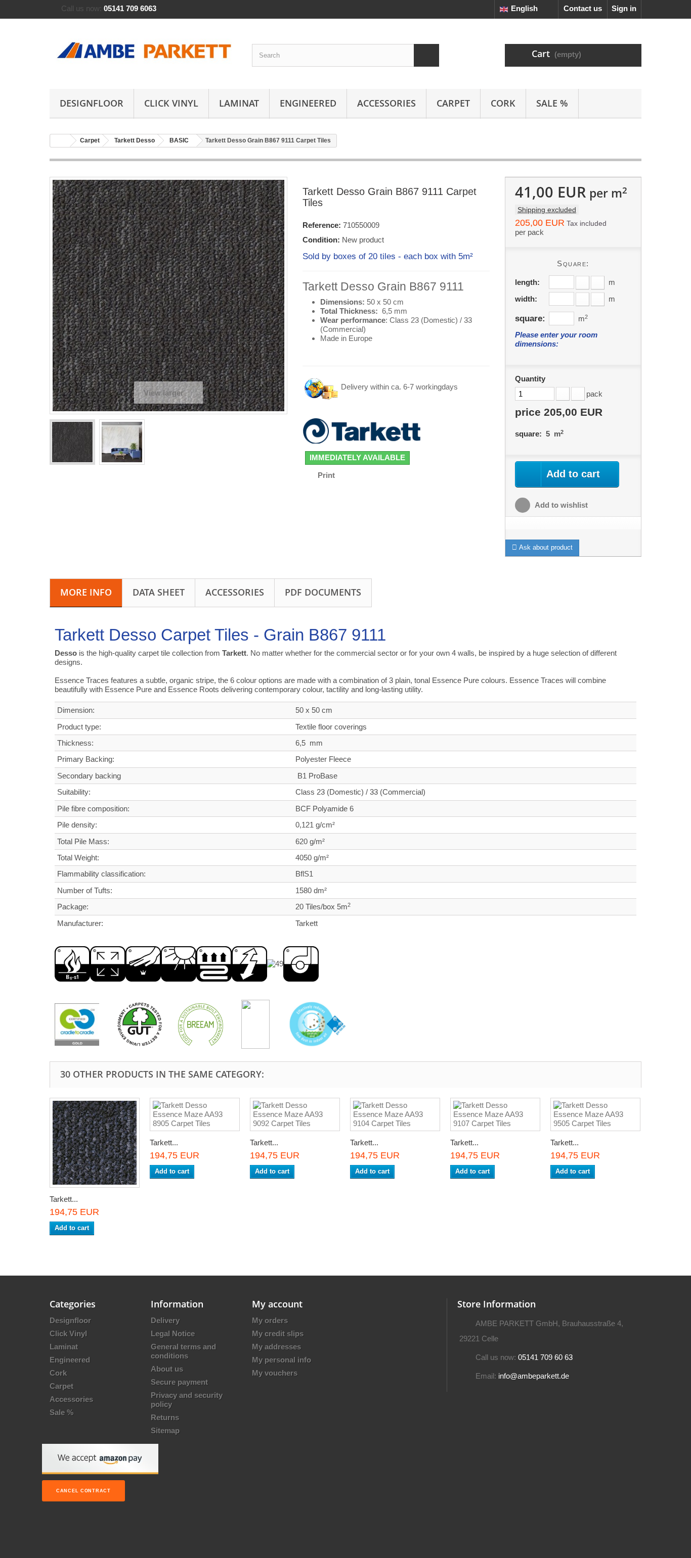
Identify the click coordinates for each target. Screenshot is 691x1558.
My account (277, 1304)
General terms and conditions (183, 1351)
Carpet (453, 103)
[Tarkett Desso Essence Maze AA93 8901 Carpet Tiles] (95, 1143)
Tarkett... (64, 1199)
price (558, 412)
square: (530, 318)
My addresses (276, 1346)
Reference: (322, 225)
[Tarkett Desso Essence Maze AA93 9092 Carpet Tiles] (295, 1114)
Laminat (239, 103)
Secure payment (179, 1382)
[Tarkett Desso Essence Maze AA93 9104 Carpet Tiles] (395, 1114)
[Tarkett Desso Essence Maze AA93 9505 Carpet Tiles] (595, 1114)
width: (526, 299)
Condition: (321, 239)
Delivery (165, 1320)
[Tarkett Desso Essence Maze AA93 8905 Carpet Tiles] (195, 1114)
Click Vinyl (171, 103)
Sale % (552, 103)
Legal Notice (173, 1333)
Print (326, 475)
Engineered (308, 103)
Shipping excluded (546, 210)
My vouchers (274, 1373)
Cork (503, 103)
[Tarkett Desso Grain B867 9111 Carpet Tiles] (72, 442)
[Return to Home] (60, 140)
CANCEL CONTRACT (83, 1490)
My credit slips (278, 1333)
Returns (165, 1417)
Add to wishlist (560, 505)
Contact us (583, 8)
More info (86, 592)
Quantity (530, 378)
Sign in (624, 8)
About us (167, 1369)
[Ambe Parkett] (143, 51)
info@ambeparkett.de (533, 1376)
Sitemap (165, 1430)
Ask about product (545, 547)
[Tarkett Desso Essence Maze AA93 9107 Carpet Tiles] (495, 1114)
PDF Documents (323, 592)
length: (527, 282)
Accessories (386, 103)
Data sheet (159, 592)
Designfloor (91, 103)
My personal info (281, 1359)
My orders (270, 1320)
